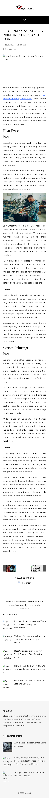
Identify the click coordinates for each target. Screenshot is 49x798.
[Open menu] (24, 20)
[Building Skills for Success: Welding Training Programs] (8, 568)
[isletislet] (24, 8)
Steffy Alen (9, 45)
